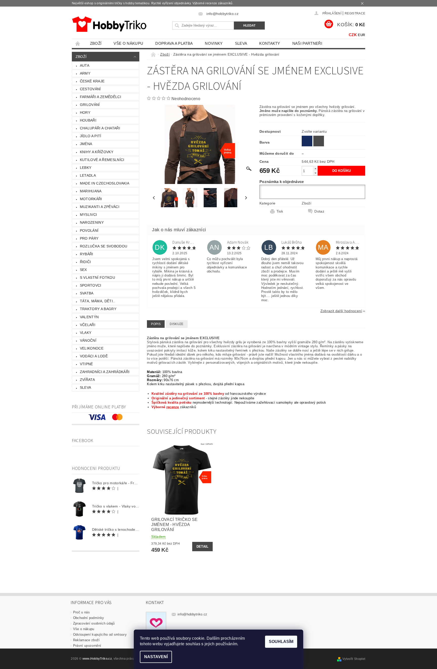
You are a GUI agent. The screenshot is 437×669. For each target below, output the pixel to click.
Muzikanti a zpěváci (99, 207)
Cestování (90, 89)
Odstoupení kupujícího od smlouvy (100, 634)
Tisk (279, 211)
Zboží (96, 43)
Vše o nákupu (128, 43)
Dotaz (319, 211)
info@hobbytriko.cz (192, 614)
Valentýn (89, 317)
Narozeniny (92, 222)
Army (85, 73)
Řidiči (85, 262)
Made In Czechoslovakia (104, 183)
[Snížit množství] (315, 173)
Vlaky (86, 333)
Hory (85, 112)
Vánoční (88, 340)
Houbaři (88, 120)
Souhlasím (281, 641)
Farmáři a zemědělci (100, 97)
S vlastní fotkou (97, 277)
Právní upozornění (87, 646)
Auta (84, 65)
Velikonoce (91, 348)
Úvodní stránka (78, 43)
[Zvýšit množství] (315, 168)
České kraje (92, 81)
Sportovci (90, 285)
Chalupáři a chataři (100, 128)
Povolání (89, 230)
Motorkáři (91, 199)
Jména (86, 144)
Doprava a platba (174, 43)
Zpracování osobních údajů (94, 623)
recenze (172, 407)
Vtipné (86, 364)
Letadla (88, 175)
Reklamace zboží (86, 640)
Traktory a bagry (98, 309)
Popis (156, 324)
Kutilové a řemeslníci (102, 160)
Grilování (90, 105)
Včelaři (87, 325)
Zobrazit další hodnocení (341, 311)
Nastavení (156, 657)
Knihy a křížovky (96, 152)
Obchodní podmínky (88, 618)
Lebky (86, 168)
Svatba (87, 293)
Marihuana (91, 191)
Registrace (355, 13)
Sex (83, 270)
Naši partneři (307, 43)
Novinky (214, 43)
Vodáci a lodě (94, 356)
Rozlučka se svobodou (103, 246)
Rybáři (86, 254)
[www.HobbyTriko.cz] (109, 24)
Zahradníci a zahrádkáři (104, 372)
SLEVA (241, 43)
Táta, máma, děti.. (97, 301)
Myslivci (88, 215)
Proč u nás (81, 612)
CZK (353, 35)
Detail (202, 546)
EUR (361, 35)
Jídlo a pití (90, 136)
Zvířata (87, 380)
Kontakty (269, 43)
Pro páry (89, 238)
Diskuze (176, 324)
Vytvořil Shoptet (353, 659)
